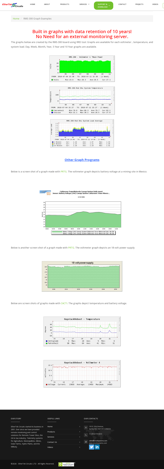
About (47, 4)
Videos (155, 4)
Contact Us (52, 442)
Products (64, 4)
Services (83, 4)
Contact (122, 4)
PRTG (64, 171)
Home (32, 4)
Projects (139, 4)
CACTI (64, 303)
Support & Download (102, 5)
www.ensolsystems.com (98, 443)
